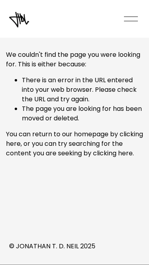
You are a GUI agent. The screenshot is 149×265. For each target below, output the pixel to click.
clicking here (113, 153)
